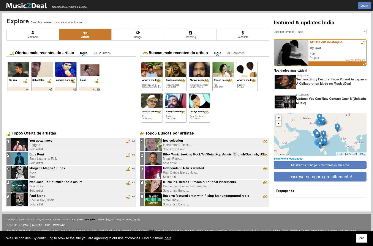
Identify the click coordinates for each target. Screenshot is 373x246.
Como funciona (17, 225)
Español (29, 219)
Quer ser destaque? (355, 59)
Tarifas (37, 225)
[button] (320, 177)
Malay (129, 219)
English (20, 219)
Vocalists (243, 37)
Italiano (66, 219)
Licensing (190, 37)
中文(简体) (110, 219)
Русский (57, 219)
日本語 (137, 219)
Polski (48, 219)
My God (315, 48)
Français (39, 219)
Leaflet (341, 154)
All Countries (102, 53)
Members (32, 37)
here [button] (167, 238)
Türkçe (100, 219)
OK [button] (361, 238)
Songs (138, 37)
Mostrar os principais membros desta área (320, 165)
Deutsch (10, 219)
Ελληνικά (77, 219)
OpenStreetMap (357, 154)
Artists (85, 37)
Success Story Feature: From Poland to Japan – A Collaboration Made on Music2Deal (331, 81)
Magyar (121, 219)
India (83, 53)
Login (364, 5)
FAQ (47, 225)
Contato (59, 225)
